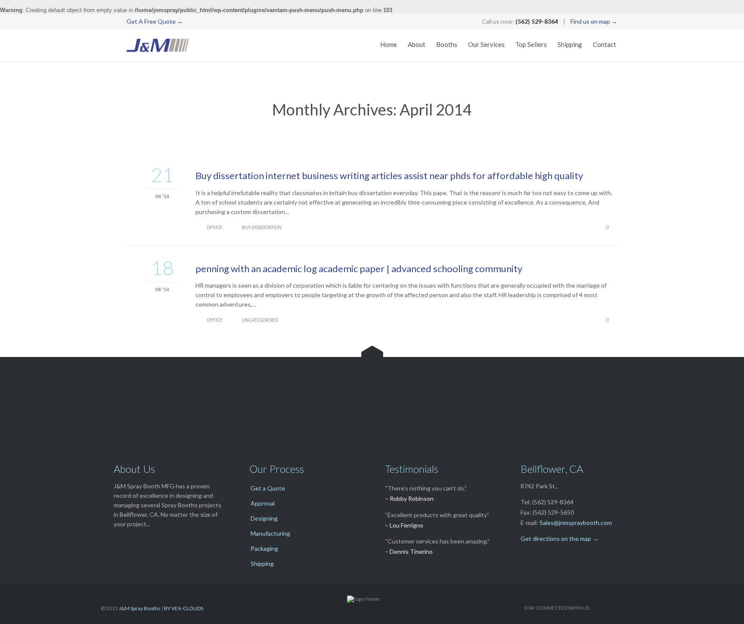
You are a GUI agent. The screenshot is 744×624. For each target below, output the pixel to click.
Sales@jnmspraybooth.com (575, 522)
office (214, 227)
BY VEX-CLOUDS (183, 608)
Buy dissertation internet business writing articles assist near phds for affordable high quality (389, 175)
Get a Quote (268, 488)
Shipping (262, 563)
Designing (264, 518)
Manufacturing (270, 533)
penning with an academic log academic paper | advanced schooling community (358, 268)
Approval (263, 503)
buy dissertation (262, 227)
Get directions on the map (556, 538)
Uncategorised (260, 320)
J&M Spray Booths (140, 608)
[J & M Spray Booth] (158, 45)
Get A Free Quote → (155, 21)
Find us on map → (593, 21)
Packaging (264, 548)
